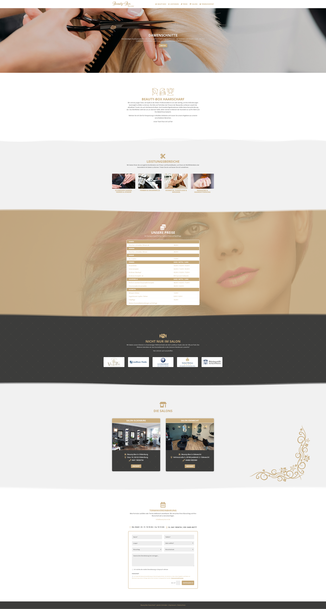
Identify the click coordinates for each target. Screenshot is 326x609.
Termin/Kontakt (208, 4)
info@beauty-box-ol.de (163, 519)
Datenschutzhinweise (177, 578)
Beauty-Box (161, 4)
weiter (163, 46)
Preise (185, 4)
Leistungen (174, 4)
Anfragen (187, 583)
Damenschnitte (163, 35)
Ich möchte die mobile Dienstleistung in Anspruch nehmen (151, 569)
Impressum (172, 605)
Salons (194, 4)
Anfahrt (136, 466)
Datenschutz (181, 605)
